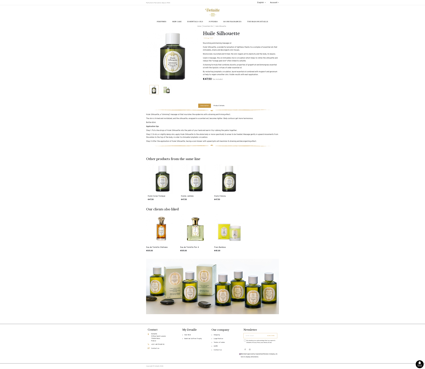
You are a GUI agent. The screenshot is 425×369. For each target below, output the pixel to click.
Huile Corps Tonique (156, 196)
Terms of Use (267, 342)
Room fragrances (232, 22)
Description (204, 106)
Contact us (155, 348)
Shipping (217, 335)
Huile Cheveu (220, 196)
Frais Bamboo (220, 247)
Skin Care (177, 22)
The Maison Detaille (257, 22)
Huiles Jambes (187, 196)
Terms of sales (219, 342)
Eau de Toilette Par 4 (189, 247)
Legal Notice (218, 339)
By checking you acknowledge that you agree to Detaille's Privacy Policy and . (260, 341)
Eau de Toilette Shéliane (157, 247)
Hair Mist (187, 335)
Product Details (219, 106)
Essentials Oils (195, 22)
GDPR (216, 346)
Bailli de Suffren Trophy (193, 339)
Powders (213, 22)
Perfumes (161, 22)
